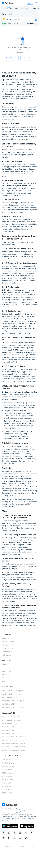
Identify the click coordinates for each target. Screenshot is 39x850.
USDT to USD (7, 793)
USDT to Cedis (7, 779)
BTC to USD (6, 789)
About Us (5, 638)
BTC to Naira (7, 770)
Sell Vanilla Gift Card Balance (13, 750)
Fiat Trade (14, 9)
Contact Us (6, 671)
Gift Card (24, 9)
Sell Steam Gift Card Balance (13, 743)
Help (29, 3)
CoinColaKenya (8, 766)
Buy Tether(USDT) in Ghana (13, 704)
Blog (3, 681)
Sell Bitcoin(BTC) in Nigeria (12, 717)
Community (6, 652)
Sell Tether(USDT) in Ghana (13, 730)
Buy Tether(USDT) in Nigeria (13, 701)
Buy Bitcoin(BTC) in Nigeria (12, 691)
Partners (5, 674)
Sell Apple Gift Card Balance (13, 740)
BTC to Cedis (7, 776)
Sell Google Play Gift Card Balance (15, 747)
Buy (4, 14)
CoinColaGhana (8, 763)
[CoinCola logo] (7, 3)
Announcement (8, 642)
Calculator (6, 678)
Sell (10, 14)
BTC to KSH (6, 783)
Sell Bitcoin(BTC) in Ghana (12, 720)
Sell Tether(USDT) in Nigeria (13, 727)
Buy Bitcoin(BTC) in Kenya (12, 697)
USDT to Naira (7, 773)
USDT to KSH (7, 786)
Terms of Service (8, 645)
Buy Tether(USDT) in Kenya (12, 707)
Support (5, 664)
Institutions (6, 655)
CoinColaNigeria (8, 760)
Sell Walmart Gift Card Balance (14, 737)
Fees (4, 668)
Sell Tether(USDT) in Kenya (12, 733)
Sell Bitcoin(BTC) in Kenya (12, 723)
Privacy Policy (7, 648)
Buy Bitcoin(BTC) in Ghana (12, 694)
